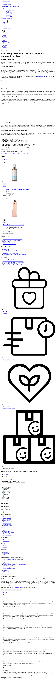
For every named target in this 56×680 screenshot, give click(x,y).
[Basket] (29, 32)
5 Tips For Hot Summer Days (9, 242)
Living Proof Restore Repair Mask (10, 253)
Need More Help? (7, 524)
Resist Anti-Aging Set (42, 76)
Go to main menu (7, 1)
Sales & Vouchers (7, 523)
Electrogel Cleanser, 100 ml (13, 225)
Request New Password (8, 532)
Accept (2, 589)
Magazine (5, 539)
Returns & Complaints (8, 521)
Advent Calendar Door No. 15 (9, 244)
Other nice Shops (7, 571)
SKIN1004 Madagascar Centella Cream (11, 250)
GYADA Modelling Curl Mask (10, 263)
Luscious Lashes (6, 241)
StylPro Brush (10, 102)
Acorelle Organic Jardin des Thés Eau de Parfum (13, 262)
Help (4, 8)
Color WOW (6, 249)
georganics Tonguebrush (8, 259)
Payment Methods (7, 519)
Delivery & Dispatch (7, 520)
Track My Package (7, 533)
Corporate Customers (7, 525)
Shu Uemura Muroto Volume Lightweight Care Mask (14, 254)
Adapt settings (18, 589)
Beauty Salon (6, 541)
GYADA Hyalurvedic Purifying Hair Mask (12, 264)
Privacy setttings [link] (6, 566)
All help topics (9, 16)
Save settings (4, 677)
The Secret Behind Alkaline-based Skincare (12, 239)
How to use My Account (8, 516)
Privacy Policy (6, 563)
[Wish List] (4, 30)
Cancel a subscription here (9, 568)
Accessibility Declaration (8, 565)
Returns (7, 11)
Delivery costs (9, 12)
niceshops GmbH (10, 559)
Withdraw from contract (6, 574)
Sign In (4, 530)
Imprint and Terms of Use (8, 562)
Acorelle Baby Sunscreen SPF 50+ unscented (13, 261)
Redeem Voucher (7, 535)
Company (5, 570)
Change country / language (17, 557)
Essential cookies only (9, 589)
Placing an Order (7, 518)
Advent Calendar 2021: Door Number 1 (12, 240)
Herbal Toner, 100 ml (16, 189)
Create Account (6, 531)
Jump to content (6, 3)
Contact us (8, 15)
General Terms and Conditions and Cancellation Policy (15, 564)
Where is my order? (10, 10)
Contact (5, 547)
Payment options (9, 13)
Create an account (7, 28)
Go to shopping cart (7, 4)
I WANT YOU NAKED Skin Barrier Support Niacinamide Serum (17, 252)
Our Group (5, 545)
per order (11, 6)
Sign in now (6, 23)
